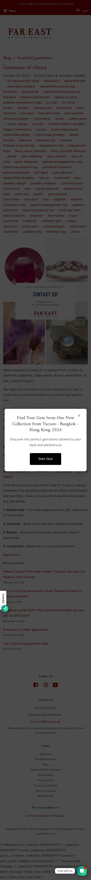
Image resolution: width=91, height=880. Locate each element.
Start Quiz (45, 459)
